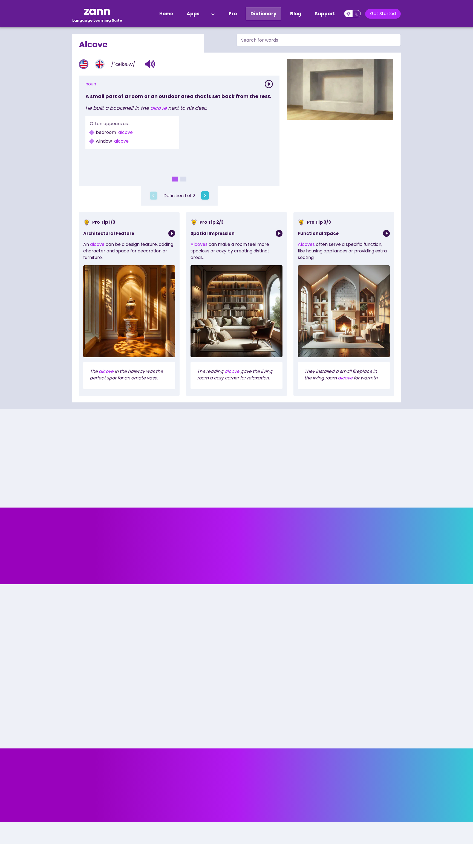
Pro (233, 13)
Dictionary (263, 13)
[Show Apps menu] (213, 13)
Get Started (383, 13)
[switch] (352, 13)
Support (325, 13)
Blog (295, 13)
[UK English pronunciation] (100, 64)
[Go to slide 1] (175, 179)
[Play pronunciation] (269, 84)
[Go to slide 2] (183, 179)
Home (166, 13)
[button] (150, 64)
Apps (193, 13)
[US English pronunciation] (83, 64)
